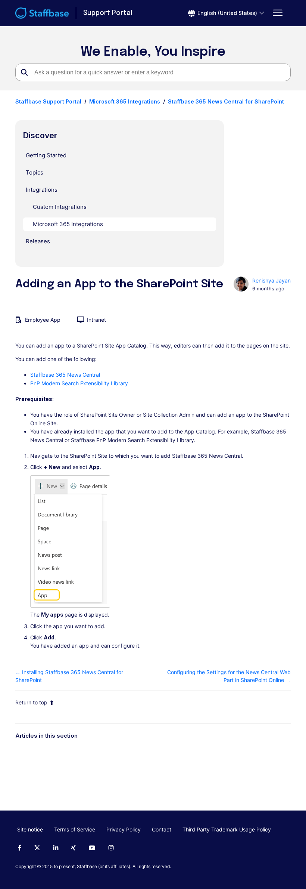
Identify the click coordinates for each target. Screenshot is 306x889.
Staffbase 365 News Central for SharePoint (226, 101)
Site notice (30, 829)
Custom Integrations (60, 206)
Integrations (41, 189)
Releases (38, 241)
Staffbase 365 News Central (65, 374)
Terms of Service (74, 829)
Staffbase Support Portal (48, 101)
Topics (34, 172)
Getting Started (46, 155)
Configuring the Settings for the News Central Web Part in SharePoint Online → (229, 676)
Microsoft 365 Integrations (124, 101)
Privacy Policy (123, 829)
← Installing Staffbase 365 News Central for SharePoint (69, 676)
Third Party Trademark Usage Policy (226, 829)
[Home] (42, 13)
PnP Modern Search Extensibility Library (79, 383)
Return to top (31, 702)
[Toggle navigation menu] (277, 13)
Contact (161, 829)
